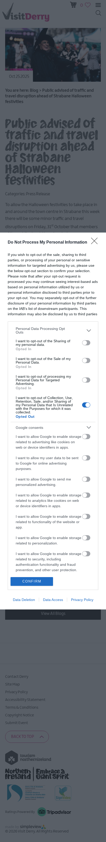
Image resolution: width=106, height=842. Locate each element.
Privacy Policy (82, 600)
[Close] (96, 242)
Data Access (53, 600)
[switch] (86, 342)
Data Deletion (24, 600)
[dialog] (53, 421)
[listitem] (53, 330)
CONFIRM (31, 581)
